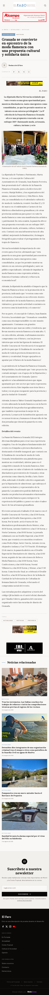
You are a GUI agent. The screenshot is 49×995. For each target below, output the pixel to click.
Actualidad (6, 941)
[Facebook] (14, 72)
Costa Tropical (7, 945)
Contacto (5, 967)
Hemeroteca (6, 971)
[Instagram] (10, 926)
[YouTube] (14, 926)
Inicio (6, 29)
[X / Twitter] (6, 926)
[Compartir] (24, 72)
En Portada (6, 937)
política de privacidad (24, 900)
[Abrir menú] (4, 5)
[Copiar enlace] (29, 72)
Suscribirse (23, 894)
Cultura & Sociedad (9, 949)
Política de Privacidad (13, 982)
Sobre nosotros (8, 963)
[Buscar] (45, 5)
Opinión (5, 953)
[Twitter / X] (19, 72)
